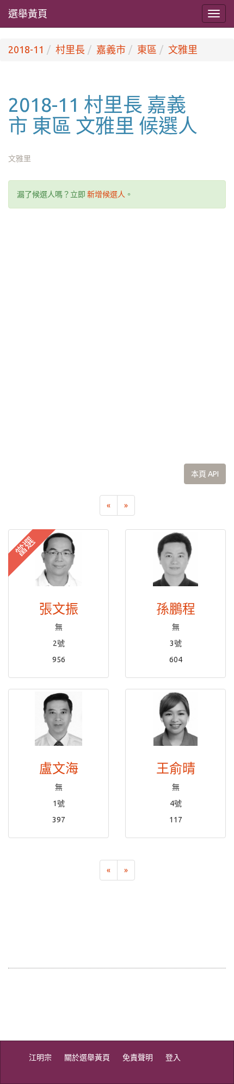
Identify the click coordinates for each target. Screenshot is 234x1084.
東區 (147, 49)
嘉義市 (111, 49)
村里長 (70, 49)
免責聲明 (137, 1057)
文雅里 (183, 49)
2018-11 (26, 49)
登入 (173, 1057)
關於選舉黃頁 (87, 1057)
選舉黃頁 (27, 13)
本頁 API (205, 474)
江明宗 (40, 1057)
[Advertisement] (117, 336)
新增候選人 (106, 194)
